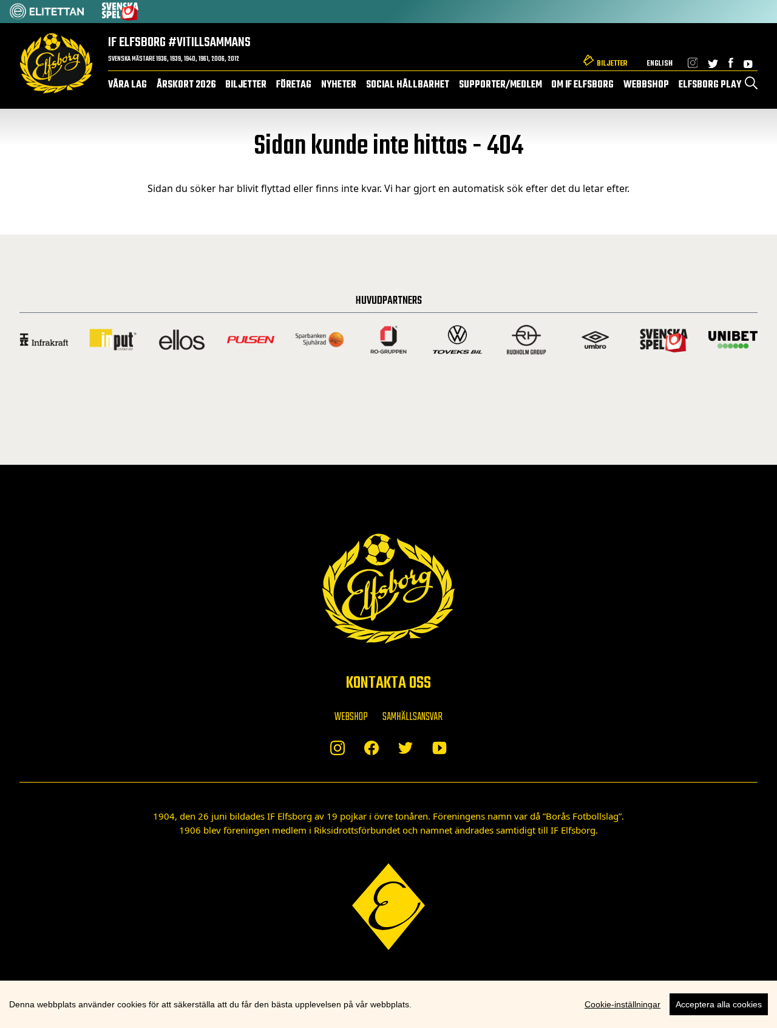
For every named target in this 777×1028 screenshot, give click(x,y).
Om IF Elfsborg (582, 85)
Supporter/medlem (500, 85)
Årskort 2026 (186, 85)
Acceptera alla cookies (719, 1004)
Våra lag (127, 85)
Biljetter (612, 63)
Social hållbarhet (407, 85)
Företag (293, 85)
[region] (388, 1004)
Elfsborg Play (710, 85)
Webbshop (646, 85)
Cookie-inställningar (622, 1004)
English (659, 63)
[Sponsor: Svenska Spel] (120, 11)
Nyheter (338, 85)
